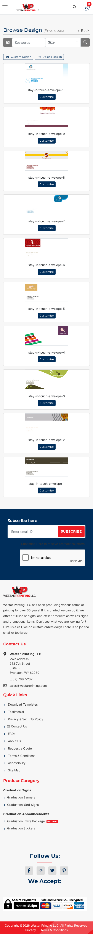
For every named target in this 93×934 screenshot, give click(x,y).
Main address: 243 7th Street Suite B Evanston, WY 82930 (25, 663)
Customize (47, 97)
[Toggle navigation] (6, 7)
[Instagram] (41, 870)
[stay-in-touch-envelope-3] (46, 379)
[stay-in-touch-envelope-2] (46, 423)
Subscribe (71, 531)
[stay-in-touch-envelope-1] (46, 467)
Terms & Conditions (54, 930)
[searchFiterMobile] (7, 42)
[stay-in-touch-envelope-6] (46, 248)
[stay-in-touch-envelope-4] (46, 336)
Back (85, 30)
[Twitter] (52, 870)
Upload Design (52, 57)
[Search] (74, 7)
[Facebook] (29, 870)
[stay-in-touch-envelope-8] (46, 161)
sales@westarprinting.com (28, 685)
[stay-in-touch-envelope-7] (46, 204)
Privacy (30, 930)
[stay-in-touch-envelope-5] (46, 292)
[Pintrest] (64, 870)
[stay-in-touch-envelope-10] (46, 73)
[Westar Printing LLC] (25, 7)
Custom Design (21, 57)
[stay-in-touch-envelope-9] (46, 117)
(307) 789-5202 (21, 679)
